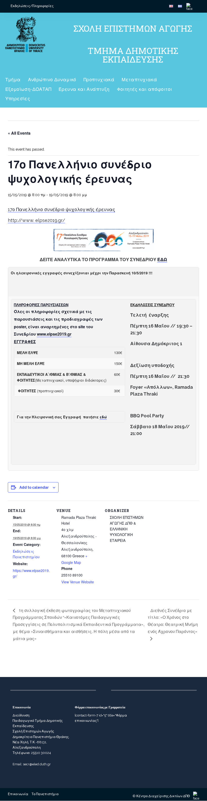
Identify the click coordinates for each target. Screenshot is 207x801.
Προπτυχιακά (99, 79)
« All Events (19, 133)
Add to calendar (34, 487)
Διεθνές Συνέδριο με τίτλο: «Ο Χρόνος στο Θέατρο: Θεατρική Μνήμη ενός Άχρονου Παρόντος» (173, 620)
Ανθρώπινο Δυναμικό (52, 79)
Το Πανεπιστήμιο (45, 794)
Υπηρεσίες (17, 98)
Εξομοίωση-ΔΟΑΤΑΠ (28, 89)
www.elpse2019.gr (54, 334)
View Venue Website (77, 581)
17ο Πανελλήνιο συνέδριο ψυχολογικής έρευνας (61, 209)
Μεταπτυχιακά (139, 79)
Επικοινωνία (18, 794)
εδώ (103, 416)
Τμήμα (13, 79)
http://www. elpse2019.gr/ (36, 220)
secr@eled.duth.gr (37, 764)
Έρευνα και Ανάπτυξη (84, 89)
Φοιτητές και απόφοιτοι (144, 89)
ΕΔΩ (162, 259)
